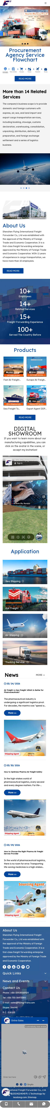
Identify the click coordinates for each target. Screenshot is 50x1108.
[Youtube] (13, 967)
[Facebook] (4, 967)
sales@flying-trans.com (23, 1002)
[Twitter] (9, 967)
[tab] (21, 188)
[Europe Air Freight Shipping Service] (37, 366)
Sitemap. (32, 1097)
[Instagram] (18, 967)
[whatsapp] (27, 967)
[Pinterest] (23, 967)
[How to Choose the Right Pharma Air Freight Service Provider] (25, 880)
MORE (39, 675)
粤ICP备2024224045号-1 (17, 1093)
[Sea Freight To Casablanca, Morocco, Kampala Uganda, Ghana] (13, 395)
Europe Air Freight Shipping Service (36, 380)
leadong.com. (20, 1097)
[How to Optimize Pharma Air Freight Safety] (25, 799)
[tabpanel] (25, 169)
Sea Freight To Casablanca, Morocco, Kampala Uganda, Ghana (13, 409)
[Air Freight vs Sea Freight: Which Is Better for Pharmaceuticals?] (25, 719)
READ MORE (25, 78)
